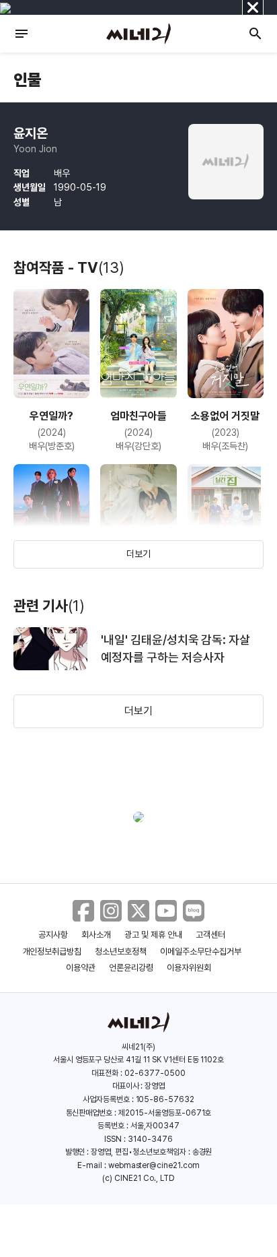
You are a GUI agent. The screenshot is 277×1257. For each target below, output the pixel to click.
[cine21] (138, 33)
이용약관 (80, 968)
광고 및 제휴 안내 (153, 935)
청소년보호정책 (121, 951)
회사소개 (96, 935)
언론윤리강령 (131, 968)
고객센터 (210, 935)
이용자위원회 (189, 968)
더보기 (138, 553)
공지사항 (53, 935)
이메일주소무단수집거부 (200, 951)
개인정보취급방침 (52, 951)
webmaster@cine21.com (154, 1165)
